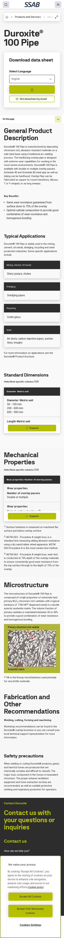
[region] (30, 897)
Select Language (20, 71)
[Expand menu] (58, 119)
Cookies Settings (30, 925)
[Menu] (58, 4)
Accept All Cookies (30, 896)
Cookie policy (36, 887)
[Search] (6, 4)
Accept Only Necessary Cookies (30, 911)
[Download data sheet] (32, 89)
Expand (34, 428)
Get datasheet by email (33, 99)
